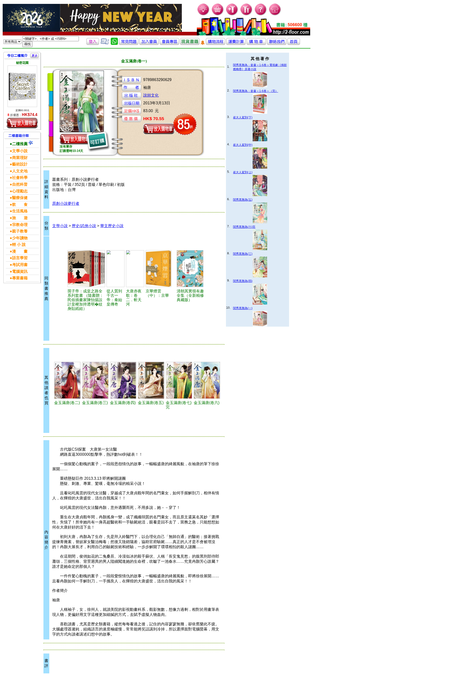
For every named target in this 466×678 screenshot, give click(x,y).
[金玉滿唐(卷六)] (207, 380)
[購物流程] (215, 43)
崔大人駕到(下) (242, 117)
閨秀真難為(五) (242, 199)
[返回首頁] (293, 43)
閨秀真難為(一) (242, 308)
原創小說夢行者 (65, 203)
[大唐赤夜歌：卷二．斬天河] (135, 268)
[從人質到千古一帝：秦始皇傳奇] (116, 268)
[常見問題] (260, 15)
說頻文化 (151, 95)
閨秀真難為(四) (242, 281)
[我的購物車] (218, 15)
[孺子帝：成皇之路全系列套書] (86, 268)
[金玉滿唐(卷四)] (123, 380)
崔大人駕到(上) (242, 172)
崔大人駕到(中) (242, 145)
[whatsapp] (114, 43)
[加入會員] (232, 15)
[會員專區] (169, 43)
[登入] (92, 43)
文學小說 (60, 226)
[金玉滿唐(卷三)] (95, 380)
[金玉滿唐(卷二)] (67, 380)
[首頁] (275, 15)
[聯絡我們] (276, 43)
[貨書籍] (190, 43)
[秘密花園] (22, 86)
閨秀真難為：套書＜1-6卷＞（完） (255, 91)
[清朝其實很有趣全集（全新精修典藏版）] (192, 268)
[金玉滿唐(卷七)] (179, 380)
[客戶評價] (105, 43)
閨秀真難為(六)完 (244, 227)
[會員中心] (246, 15)
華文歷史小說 (112, 226)
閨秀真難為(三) (242, 254)
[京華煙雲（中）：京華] (160, 268)
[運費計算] (236, 43)
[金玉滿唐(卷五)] (151, 380)
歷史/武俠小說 (84, 226)
